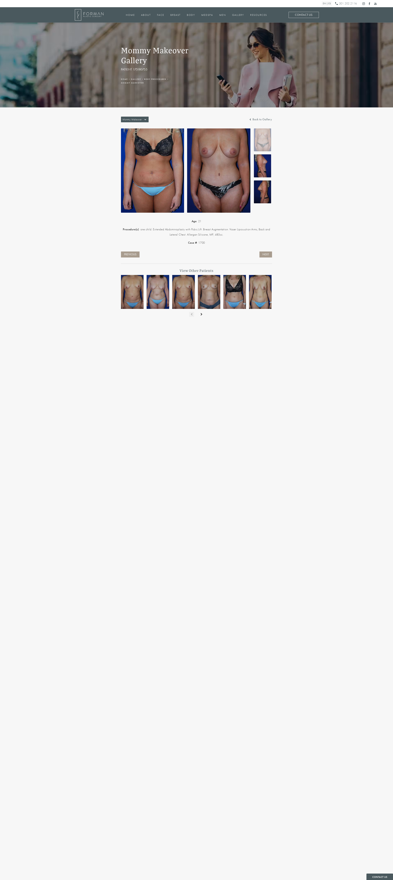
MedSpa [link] (207, 15)
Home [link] (130, 15)
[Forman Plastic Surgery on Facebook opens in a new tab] (369, 3)
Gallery (136, 79)
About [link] (146, 15)
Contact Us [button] (379, 877)
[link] (346, 3)
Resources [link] (258, 15)
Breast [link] (175, 15)
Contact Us (304, 15)
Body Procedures (155, 79)
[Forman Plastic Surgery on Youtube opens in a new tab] (375, 3)
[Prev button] (191, 314)
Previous (130, 254)
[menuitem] (363, 4)
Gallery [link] (238, 15)
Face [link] (160, 15)
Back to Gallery (262, 119)
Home (124, 79)
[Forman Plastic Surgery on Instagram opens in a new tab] (363, 3)
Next (266, 254)
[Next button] (201, 314)
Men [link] (222, 15)
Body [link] (191, 15)
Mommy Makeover (132, 83)
